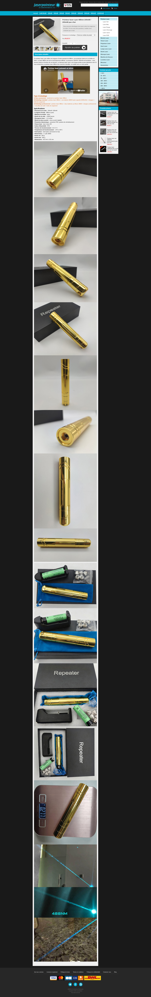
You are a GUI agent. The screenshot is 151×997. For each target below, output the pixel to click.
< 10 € (102, 73)
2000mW (80, 13)
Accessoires (104, 65)
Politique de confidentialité (93, 972)
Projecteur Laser (105, 43)
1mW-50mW (42, 13)
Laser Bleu (106, 24)
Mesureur (103, 62)
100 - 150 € (104, 80)
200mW (56, 13)
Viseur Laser (104, 40)
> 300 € (103, 88)
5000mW (93, 13)
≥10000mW (100, 13)
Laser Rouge (106, 27)
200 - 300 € (104, 85)
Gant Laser (104, 46)
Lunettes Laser (105, 59)
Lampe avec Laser (106, 49)
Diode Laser (104, 51)
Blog (115, 972)
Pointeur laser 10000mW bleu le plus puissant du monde (112, 148)
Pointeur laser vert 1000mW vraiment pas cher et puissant (112, 131)
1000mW (73, 13)
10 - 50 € (103, 75)
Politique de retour (65, 972)
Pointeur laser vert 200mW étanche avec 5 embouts (112, 114)
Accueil (35, 13)
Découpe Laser (105, 54)
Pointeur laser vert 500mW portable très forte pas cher (112, 122)
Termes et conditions (78, 972)
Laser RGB (106, 35)
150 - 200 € (104, 83)
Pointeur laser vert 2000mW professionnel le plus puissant (112, 140)
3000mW (86, 13)
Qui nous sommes (39, 972)
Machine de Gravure (107, 57)
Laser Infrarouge (107, 30)
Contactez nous (107, 972)
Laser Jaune (106, 32)
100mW (50, 13)
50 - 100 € (103, 78)
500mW (67, 13)
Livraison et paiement (52, 972)
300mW (62, 13)
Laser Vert (106, 21)
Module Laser (105, 38)
